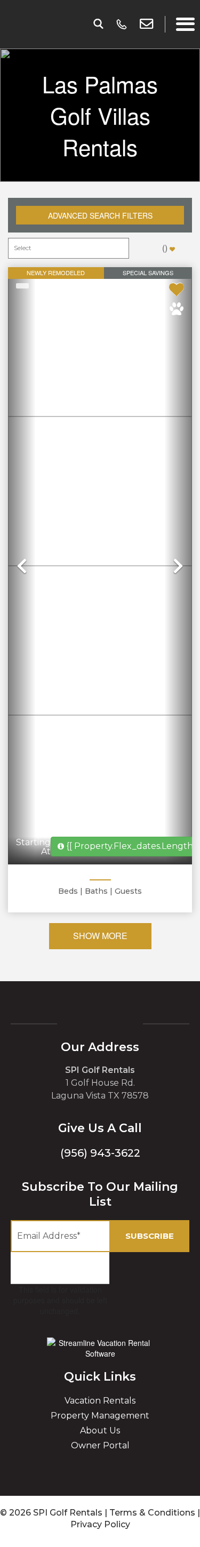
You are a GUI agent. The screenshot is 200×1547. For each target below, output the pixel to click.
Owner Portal (100, 1445)
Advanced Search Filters (100, 215)
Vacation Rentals (100, 1401)
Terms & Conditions (152, 1513)
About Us (100, 1430)
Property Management (100, 1415)
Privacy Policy (100, 1524)
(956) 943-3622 (100, 1153)
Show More (100, 935)
